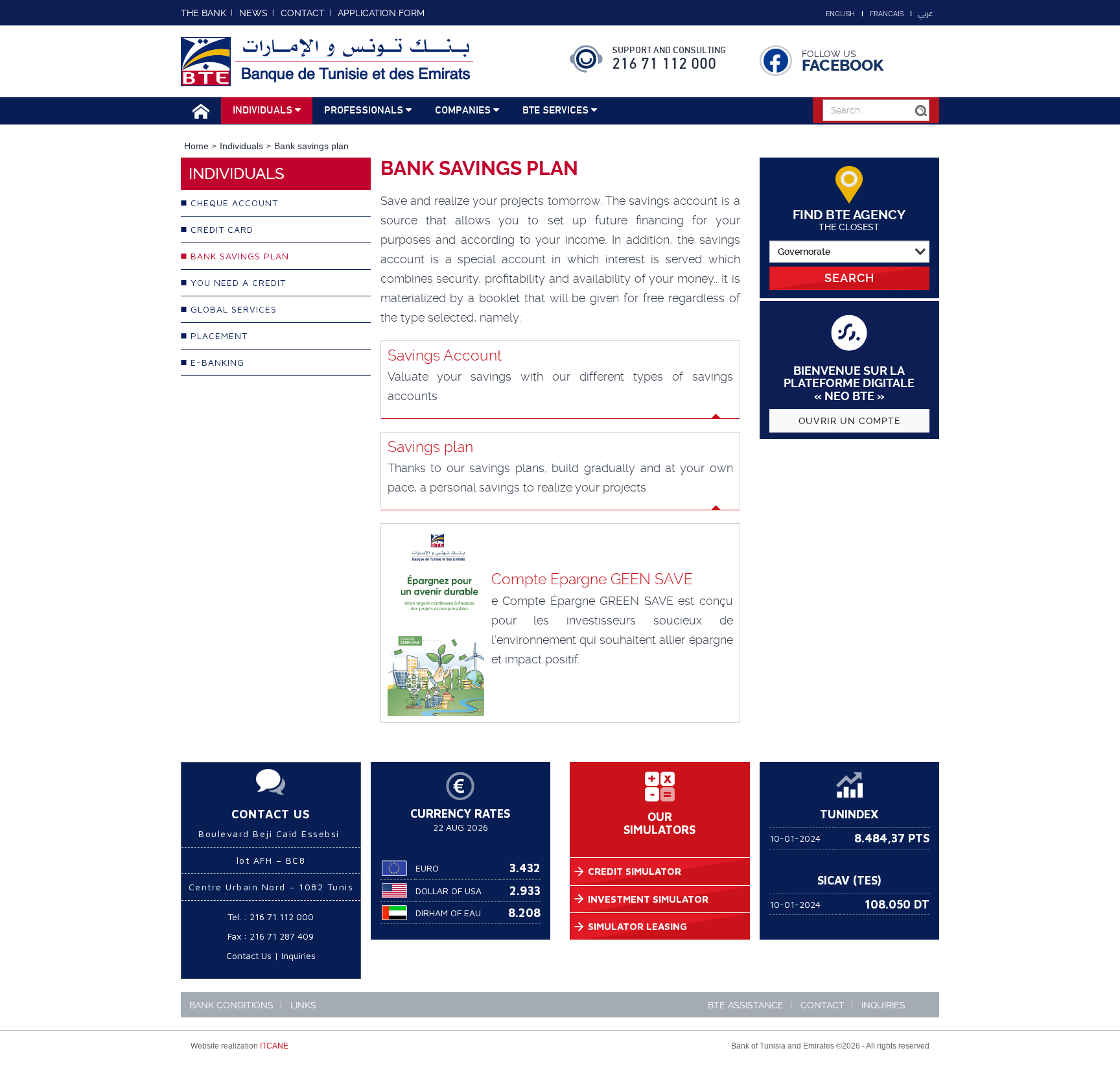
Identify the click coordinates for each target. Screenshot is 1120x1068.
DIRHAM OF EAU (448, 912)
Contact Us (249, 955)
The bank (203, 13)
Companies (464, 110)
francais (887, 14)
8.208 (524, 913)
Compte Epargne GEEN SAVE (592, 579)
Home (196, 146)
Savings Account (445, 355)
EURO (427, 867)
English (840, 14)
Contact (822, 1005)
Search (849, 278)
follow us (829, 54)
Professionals (365, 110)
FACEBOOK (842, 65)
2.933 (525, 890)
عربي (925, 13)
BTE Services (556, 110)
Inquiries (298, 955)
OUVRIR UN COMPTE (849, 421)
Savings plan (430, 447)
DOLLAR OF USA (448, 890)
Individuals (264, 110)
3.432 (525, 868)
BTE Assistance (746, 1005)
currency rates (460, 813)
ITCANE (274, 1045)
